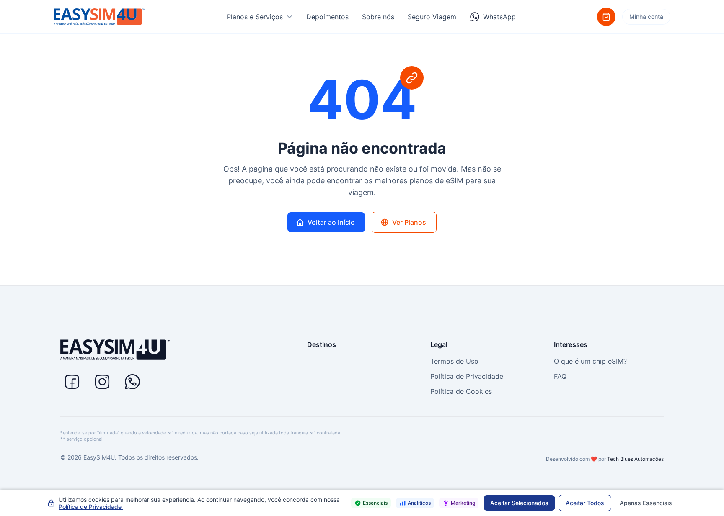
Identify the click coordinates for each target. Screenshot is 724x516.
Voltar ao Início (331, 222)
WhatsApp (499, 17)
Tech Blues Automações (635, 459)
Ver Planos (409, 222)
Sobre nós (378, 17)
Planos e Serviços (255, 17)
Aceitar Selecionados (519, 502)
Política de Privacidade (466, 376)
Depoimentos (327, 17)
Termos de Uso (454, 361)
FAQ (560, 376)
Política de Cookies (461, 391)
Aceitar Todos (585, 502)
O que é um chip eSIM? (590, 361)
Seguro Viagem (432, 17)
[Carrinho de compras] (606, 17)
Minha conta (646, 16)
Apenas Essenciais (646, 502)
